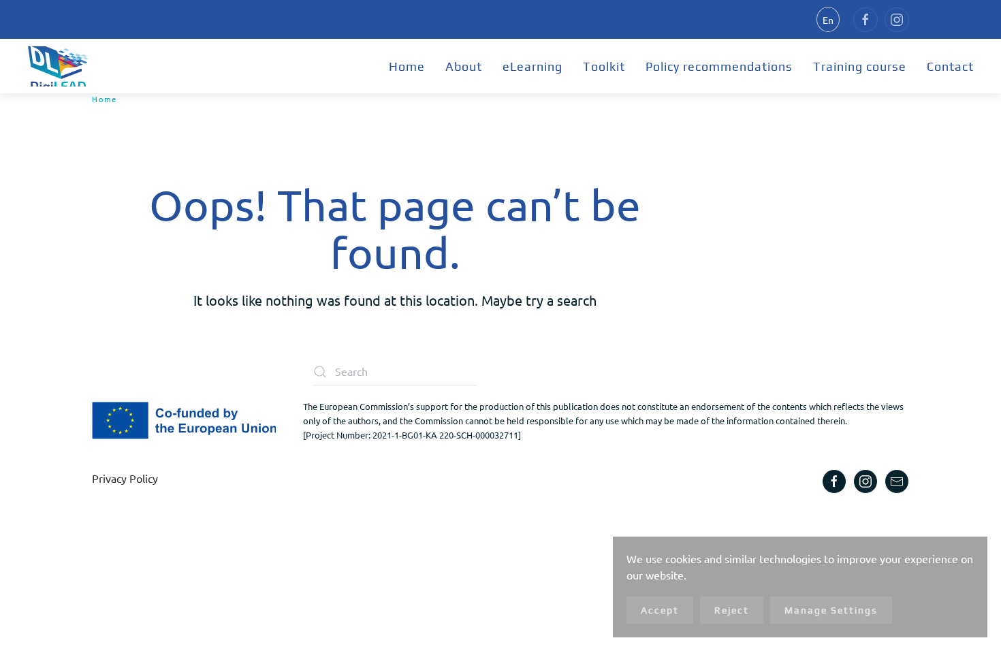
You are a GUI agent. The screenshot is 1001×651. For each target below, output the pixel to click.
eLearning (532, 66)
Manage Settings (831, 610)
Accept (660, 610)
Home (407, 66)
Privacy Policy (125, 478)
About (463, 66)
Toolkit (604, 66)
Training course (859, 66)
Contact (950, 66)
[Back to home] (58, 66)
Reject (731, 610)
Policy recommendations (719, 66)
